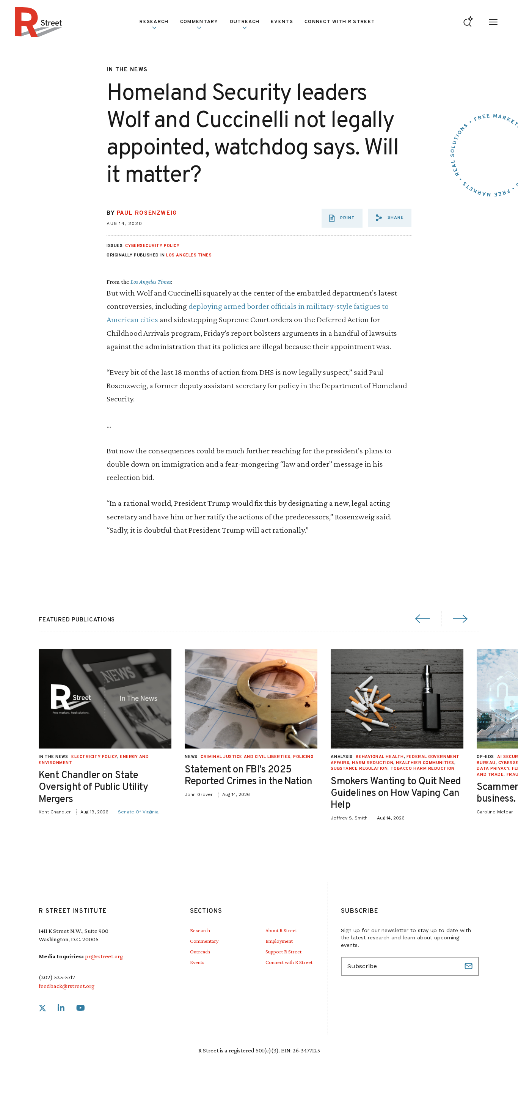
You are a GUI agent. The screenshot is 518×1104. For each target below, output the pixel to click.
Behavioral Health (379, 757)
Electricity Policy (94, 757)
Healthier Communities (425, 763)
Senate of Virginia (138, 812)
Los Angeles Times (189, 255)
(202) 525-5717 (57, 977)
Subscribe (469, 966)
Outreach (244, 22)
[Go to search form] (468, 22)
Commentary (204, 941)
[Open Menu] (493, 22)
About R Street (281, 930)
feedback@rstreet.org (66, 986)
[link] (42, 1008)
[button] (389, 218)
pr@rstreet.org (104, 956)
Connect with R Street (340, 22)
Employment (279, 941)
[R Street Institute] (38, 22)
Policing (303, 757)
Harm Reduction (372, 763)
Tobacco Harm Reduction (423, 768)
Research (200, 930)
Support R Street (283, 951)
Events (282, 22)
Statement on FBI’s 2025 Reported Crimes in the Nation (248, 776)
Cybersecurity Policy (152, 245)
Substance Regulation (359, 768)
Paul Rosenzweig (147, 213)
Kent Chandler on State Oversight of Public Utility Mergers (93, 787)
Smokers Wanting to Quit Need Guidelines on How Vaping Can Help (396, 793)
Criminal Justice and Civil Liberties (245, 757)
